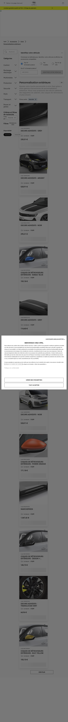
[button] (55, 339)
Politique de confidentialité (11, 368)
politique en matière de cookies (13, 364)
